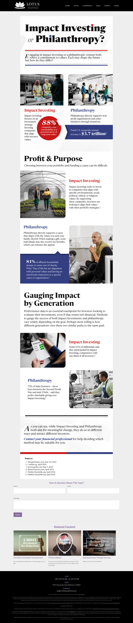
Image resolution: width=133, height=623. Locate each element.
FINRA (71, 611)
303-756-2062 (63, 579)
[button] (67, 6)
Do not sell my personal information (111, 603)
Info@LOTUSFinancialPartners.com (66, 591)
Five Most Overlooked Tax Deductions (28, 558)
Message (16, 498)
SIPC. (74, 611)
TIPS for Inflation (54, 558)
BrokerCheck (81, 594)
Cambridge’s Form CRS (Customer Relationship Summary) (106, 608)
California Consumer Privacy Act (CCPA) (60, 603)
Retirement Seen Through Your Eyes (97, 558)
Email (69, 486)
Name (15, 486)
